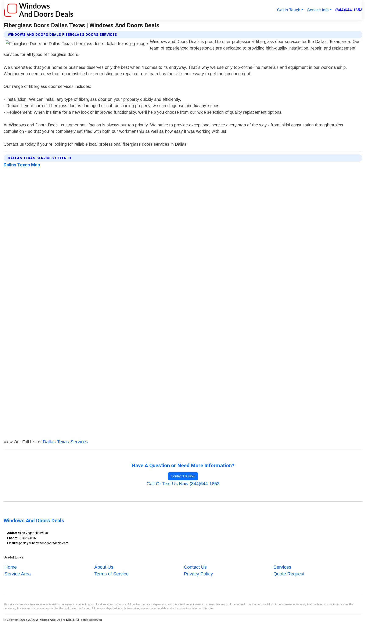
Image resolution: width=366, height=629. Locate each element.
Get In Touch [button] (288, 10)
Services (282, 567)
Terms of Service (111, 573)
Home (10, 567)
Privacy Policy (198, 573)
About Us (103, 567)
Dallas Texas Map (22, 164)
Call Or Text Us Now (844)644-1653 (183, 483)
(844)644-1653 (348, 10)
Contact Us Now (183, 476)
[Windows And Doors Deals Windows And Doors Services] (38, 10)
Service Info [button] (318, 10)
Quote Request (288, 573)
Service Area (17, 573)
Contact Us (195, 567)
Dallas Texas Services (65, 441)
